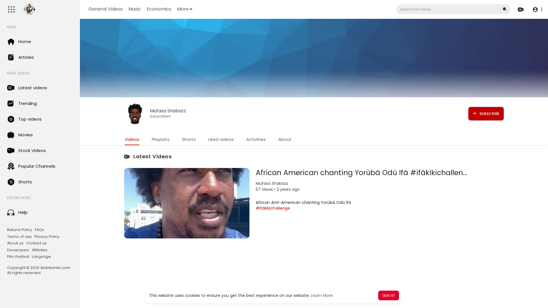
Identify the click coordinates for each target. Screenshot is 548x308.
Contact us (36, 243)
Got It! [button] (388, 295)
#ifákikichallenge (273, 208)
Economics (159, 9)
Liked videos (221, 139)
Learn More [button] (322, 295)
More (183, 9)
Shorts (189, 139)
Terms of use (19, 236)
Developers (18, 250)
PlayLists (161, 139)
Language (41, 256)
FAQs (39, 229)
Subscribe (488, 113)
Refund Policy (19, 229)
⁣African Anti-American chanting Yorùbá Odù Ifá (303, 202)
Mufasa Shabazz (168, 111)
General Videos (105, 9)
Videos (132, 139)
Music (134, 9)
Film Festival (18, 256)
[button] (537, 9)
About (284, 139)
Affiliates (39, 250)
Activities (256, 139)
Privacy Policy (47, 236)
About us (15, 243)
